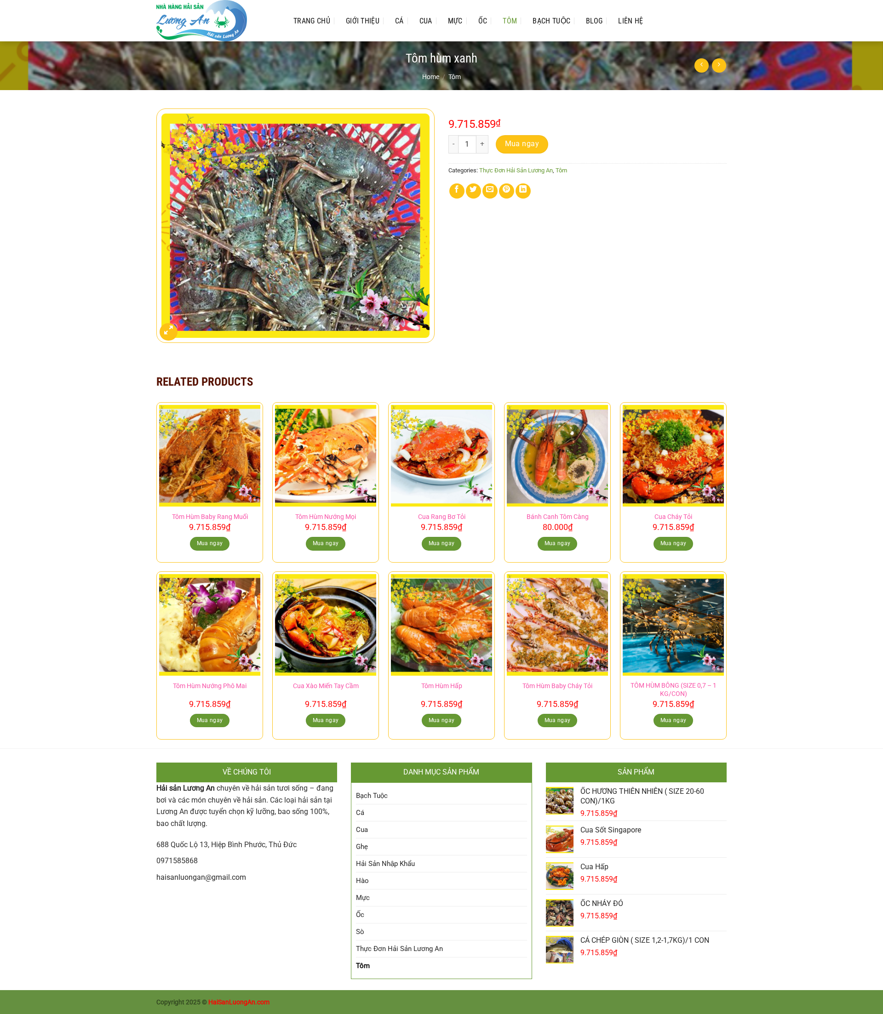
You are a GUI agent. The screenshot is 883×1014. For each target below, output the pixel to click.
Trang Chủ (311, 21)
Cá (399, 21)
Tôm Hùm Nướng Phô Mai (210, 686)
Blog (594, 21)
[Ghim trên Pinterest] (506, 191)
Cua (425, 21)
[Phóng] (169, 332)
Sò (360, 932)
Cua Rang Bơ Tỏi (441, 517)
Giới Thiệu (362, 21)
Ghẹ (362, 847)
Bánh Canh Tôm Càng (558, 517)
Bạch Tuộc (551, 21)
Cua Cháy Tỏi (673, 517)
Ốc (482, 21)
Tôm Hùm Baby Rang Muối (210, 517)
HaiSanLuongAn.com (238, 1002)
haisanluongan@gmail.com (201, 877)
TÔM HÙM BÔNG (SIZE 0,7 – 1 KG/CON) (674, 690)
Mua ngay (522, 144)
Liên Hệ (630, 21)
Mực (455, 21)
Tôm (510, 21)
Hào (362, 881)
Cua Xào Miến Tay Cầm (326, 686)
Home (430, 76)
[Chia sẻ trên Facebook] (456, 191)
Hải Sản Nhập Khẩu (385, 864)
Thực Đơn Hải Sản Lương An (516, 170)
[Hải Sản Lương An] (215, 20)
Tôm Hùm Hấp (441, 686)
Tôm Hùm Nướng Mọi (325, 517)
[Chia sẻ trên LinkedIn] (523, 191)
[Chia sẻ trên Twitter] (473, 191)
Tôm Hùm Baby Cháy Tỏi (557, 686)
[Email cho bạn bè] (490, 191)
